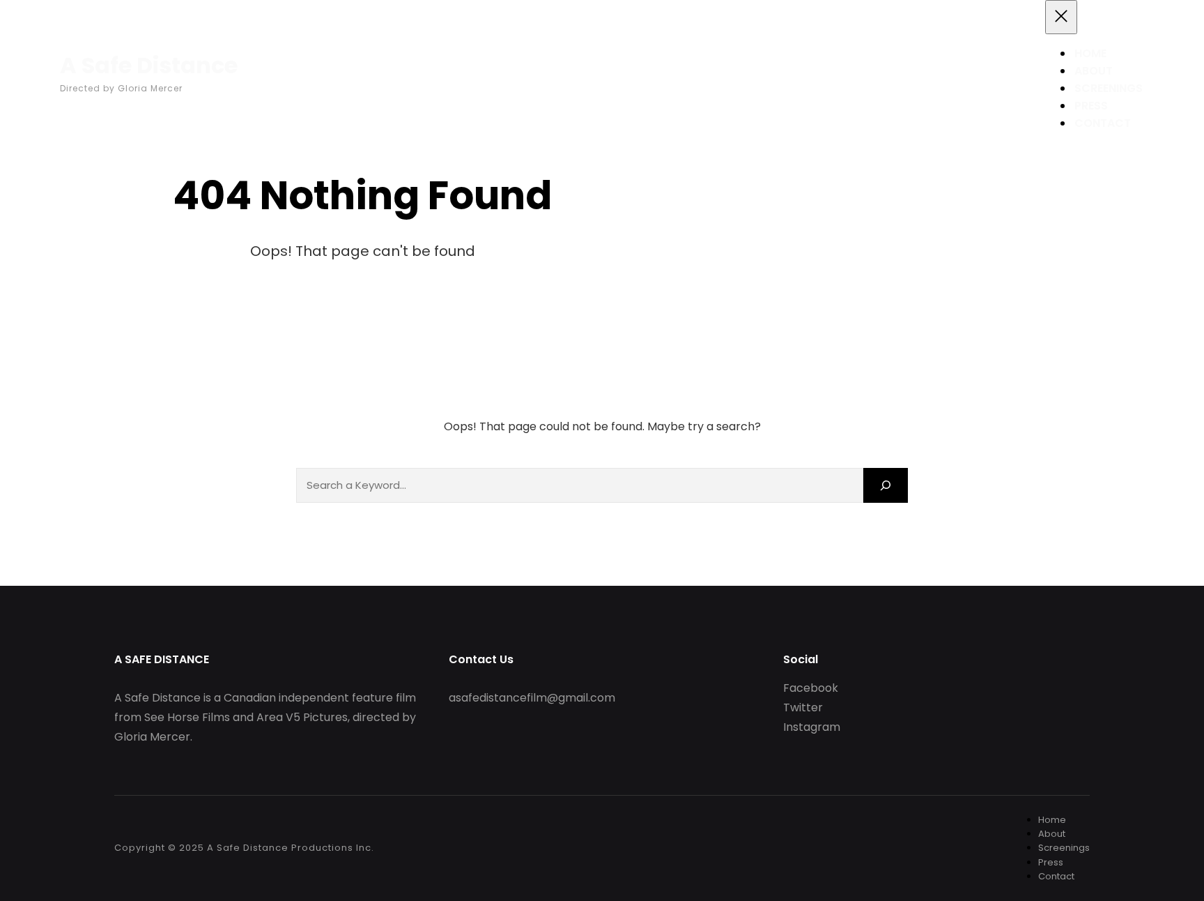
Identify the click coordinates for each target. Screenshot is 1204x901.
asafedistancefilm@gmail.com (532, 698)
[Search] (885, 485)
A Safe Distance (149, 65)
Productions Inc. (331, 847)
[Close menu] (1061, 17)
